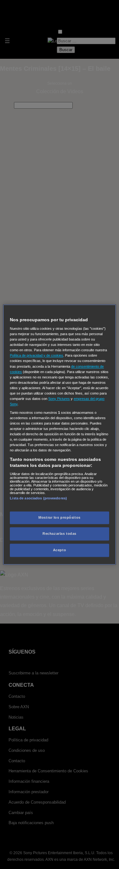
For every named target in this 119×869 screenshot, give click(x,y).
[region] (59, 434)
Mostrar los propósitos (59, 517)
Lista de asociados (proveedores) (38, 498)
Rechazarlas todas (59, 533)
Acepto (59, 550)
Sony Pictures (59, 399)
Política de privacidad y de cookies (36, 356)
